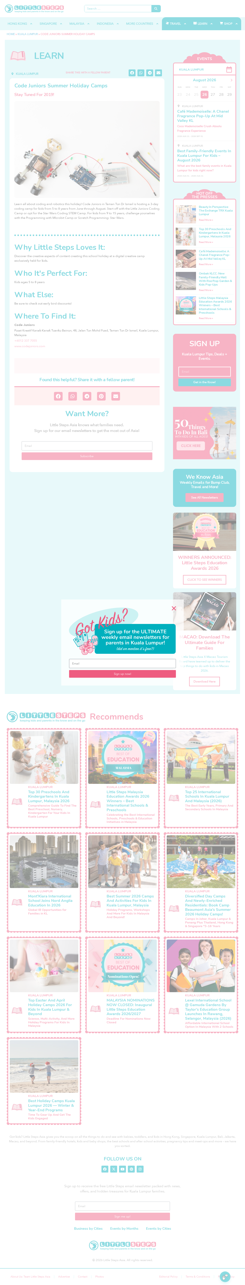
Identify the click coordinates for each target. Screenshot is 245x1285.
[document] (122, 642)
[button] (174, 608)
